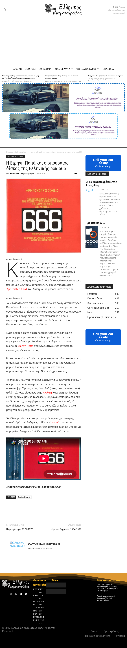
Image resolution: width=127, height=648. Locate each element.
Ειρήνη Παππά (24, 497)
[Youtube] (25, 594)
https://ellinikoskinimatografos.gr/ (40, 548)
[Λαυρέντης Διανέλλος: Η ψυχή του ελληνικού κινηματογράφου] (122, 597)
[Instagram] (11, 594)
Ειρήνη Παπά (25, 346)
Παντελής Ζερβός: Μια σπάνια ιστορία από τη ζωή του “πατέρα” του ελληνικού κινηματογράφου (107, 587)
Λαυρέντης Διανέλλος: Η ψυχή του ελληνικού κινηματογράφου (106, 598)
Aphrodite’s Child (17, 289)
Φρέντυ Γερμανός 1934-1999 (66, 529)
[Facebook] (6, 594)
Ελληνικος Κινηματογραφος (22, 173)
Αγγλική (47, 392)
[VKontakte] (20, 594)
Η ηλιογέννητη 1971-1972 (19, 529)
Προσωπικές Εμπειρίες (16, 152)
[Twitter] (16, 594)
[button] (5, 9)
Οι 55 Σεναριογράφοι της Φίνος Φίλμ (101, 183)
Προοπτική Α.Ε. (95, 223)
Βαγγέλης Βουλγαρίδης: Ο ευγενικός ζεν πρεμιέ (105, 76)
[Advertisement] (63, 42)
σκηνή (55, 422)
